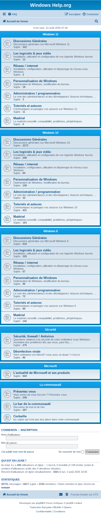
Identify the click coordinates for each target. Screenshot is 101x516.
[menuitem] (12, 14)
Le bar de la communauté (31, 404)
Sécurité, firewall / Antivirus (33, 336)
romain (5, 487)
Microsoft (50, 366)
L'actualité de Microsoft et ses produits (41, 373)
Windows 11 (50, 34)
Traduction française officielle (45, 507)
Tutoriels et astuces (27, 106)
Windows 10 (50, 132)
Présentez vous (24, 391)
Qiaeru (67, 507)
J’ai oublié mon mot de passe (17, 451)
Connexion (9, 430)
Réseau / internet (25, 66)
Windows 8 (50, 231)
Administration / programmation (36, 93)
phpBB (39, 503)
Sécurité (50, 329)
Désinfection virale (26, 351)
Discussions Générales (30, 41)
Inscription (29, 430)
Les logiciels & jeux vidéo (32, 53)
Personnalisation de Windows (35, 81)
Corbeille (20, 416)
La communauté (50, 384)
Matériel (19, 118)
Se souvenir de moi (69, 451)
